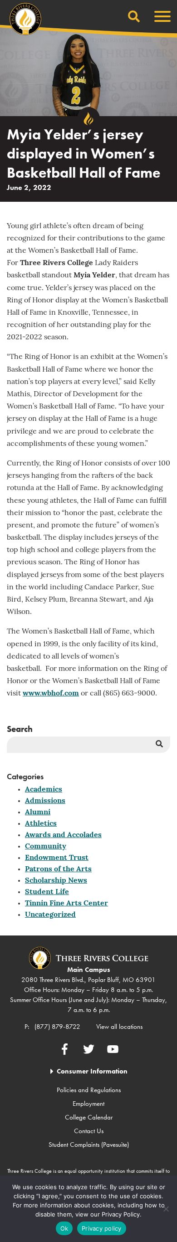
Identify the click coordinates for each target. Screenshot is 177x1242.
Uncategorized (50, 915)
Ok (64, 1228)
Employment (88, 1103)
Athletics (41, 824)
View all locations (119, 1026)
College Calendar (89, 1117)
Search (20, 729)
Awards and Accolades (63, 835)
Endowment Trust (56, 858)
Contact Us (88, 1130)
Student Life (47, 892)
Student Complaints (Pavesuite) (89, 1144)
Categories (25, 776)
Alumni (37, 812)
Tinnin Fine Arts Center (66, 903)
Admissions (45, 801)
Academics (43, 789)
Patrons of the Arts (58, 869)
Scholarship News (56, 880)
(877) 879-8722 (57, 1026)
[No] (165, 1208)
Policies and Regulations (89, 1089)
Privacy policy (102, 1228)
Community (45, 846)
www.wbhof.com (51, 693)
